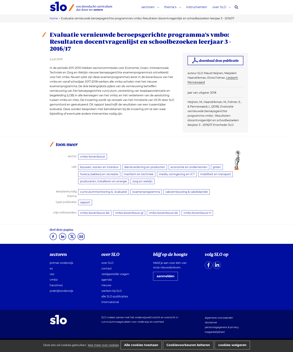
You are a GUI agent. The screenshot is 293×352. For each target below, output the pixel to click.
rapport (85, 202)
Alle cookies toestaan (141, 345)
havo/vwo (56, 285)
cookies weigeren (232, 345)
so (51, 268)
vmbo (54, 279)
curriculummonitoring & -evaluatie (103, 191)
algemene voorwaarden (219, 317)
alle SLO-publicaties (114, 296)
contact (106, 268)
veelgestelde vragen (115, 274)
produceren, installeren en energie (103, 181)
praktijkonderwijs (61, 290)
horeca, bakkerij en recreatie (99, 174)
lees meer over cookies (103, 345)
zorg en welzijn (142, 181)
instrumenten (196, 7)
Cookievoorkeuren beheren (188, 345)
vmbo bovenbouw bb (95, 212)
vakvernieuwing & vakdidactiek (186, 191)
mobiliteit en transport (215, 174)
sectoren (148, 7)
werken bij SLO (111, 290)
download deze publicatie (219, 60)
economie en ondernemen (189, 167)
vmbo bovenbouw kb (163, 212)
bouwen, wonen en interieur (99, 167)
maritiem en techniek (138, 174)
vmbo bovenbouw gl (129, 212)
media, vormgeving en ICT (177, 174)
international (110, 302)
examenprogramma (146, 191)
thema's (170, 7)
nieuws (106, 285)
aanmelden (167, 277)
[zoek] (236, 7)
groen (217, 167)
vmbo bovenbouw (92, 156)
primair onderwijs (61, 263)
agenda (106, 279)
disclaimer (211, 322)
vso (52, 274)
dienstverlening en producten (144, 167)
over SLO (219, 7)
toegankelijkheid (214, 332)
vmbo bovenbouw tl (197, 212)
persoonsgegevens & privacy (222, 327)
